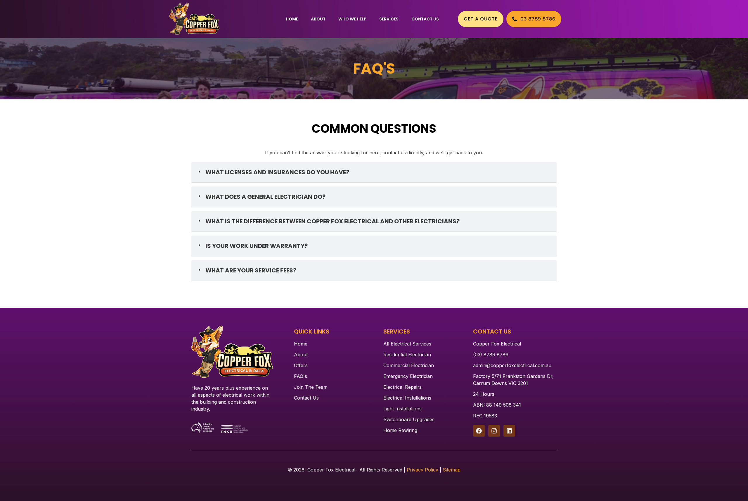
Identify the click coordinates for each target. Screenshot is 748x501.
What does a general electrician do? (265, 197)
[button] (374, 172)
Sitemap (451, 470)
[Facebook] (479, 431)
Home (292, 19)
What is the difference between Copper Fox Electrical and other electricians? (332, 221)
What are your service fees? (250, 270)
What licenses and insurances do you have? (277, 172)
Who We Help (352, 19)
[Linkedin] (509, 431)
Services (389, 19)
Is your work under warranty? (256, 246)
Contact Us (425, 19)
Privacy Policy (422, 470)
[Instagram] (494, 431)
